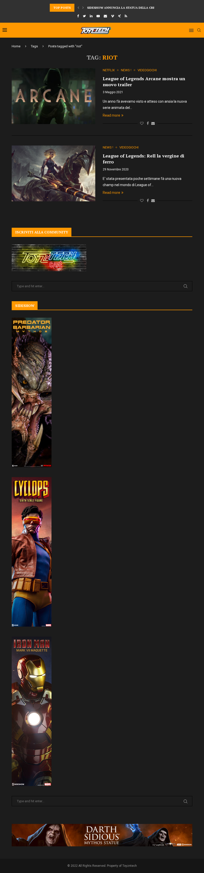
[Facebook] (78, 16)
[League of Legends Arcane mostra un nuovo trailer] (53, 96)
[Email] (105, 16)
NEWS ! (126, 70)
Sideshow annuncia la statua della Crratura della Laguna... (139, 7)
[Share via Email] (153, 123)
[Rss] (126, 16)
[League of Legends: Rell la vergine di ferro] (53, 173)
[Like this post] (142, 123)
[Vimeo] (112, 16)
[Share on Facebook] (148, 123)
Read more (111, 115)
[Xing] (119, 16)
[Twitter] (84, 16)
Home (16, 46)
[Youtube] (98, 16)
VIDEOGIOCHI (147, 70)
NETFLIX (109, 70)
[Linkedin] (91, 16)
